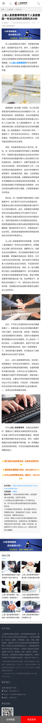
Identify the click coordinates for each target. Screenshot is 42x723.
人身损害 (10, 9)
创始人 (15, 491)
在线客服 (10, 719)
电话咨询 (31, 719)
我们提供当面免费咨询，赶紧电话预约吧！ (22, 461)
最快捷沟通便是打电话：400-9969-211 (21, 469)
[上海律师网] (21, 5)
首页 (2, 9)
